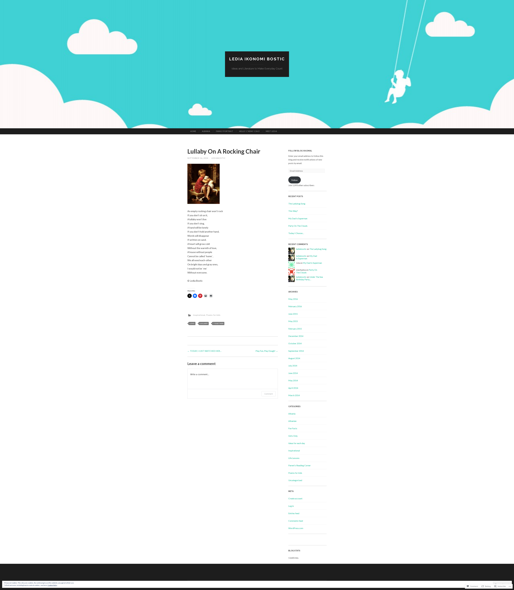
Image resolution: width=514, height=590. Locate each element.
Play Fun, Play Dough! (267, 351)
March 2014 (294, 395)
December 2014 (295, 336)
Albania (206, 131)
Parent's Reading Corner (299, 465)
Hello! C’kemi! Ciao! (249, 131)
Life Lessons (293, 458)
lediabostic (218, 158)
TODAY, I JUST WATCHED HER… (204, 351)
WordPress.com (295, 528)
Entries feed (293, 513)
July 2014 (292, 365)
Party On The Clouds (297, 225)
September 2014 (296, 351)
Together (218, 323)
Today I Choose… (296, 233)
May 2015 (293, 321)
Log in (291, 506)
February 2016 (295, 306)
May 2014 (293, 380)
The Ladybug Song (296, 203)
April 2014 (293, 388)
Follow (294, 180)
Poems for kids (213, 315)
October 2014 (295, 343)
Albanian (292, 421)
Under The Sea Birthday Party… (309, 278)
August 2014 (294, 358)
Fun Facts (292, 428)
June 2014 (293, 373)
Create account (295, 498)
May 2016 (293, 299)
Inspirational (199, 315)
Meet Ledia (271, 131)
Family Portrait (224, 131)
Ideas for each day (296, 443)
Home (193, 131)
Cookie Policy (52, 585)
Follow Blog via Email (300, 151)
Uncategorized (295, 480)
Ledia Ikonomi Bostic (257, 59)
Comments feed (295, 520)
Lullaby (204, 323)
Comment (268, 394)
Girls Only (293, 436)
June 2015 (293, 314)
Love (192, 323)
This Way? (293, 211)
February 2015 (295, 328)
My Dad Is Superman (297, 218)
